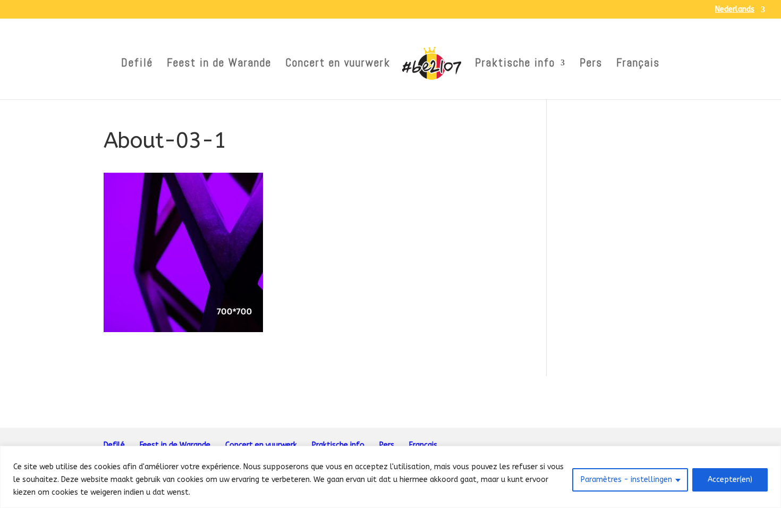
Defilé (137, 64)
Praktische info (515, 64)
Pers (591, 64)
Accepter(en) (730, 479)
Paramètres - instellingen (626, 479)
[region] (390, 477)
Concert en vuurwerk (337, 64)
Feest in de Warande (219, 64)
